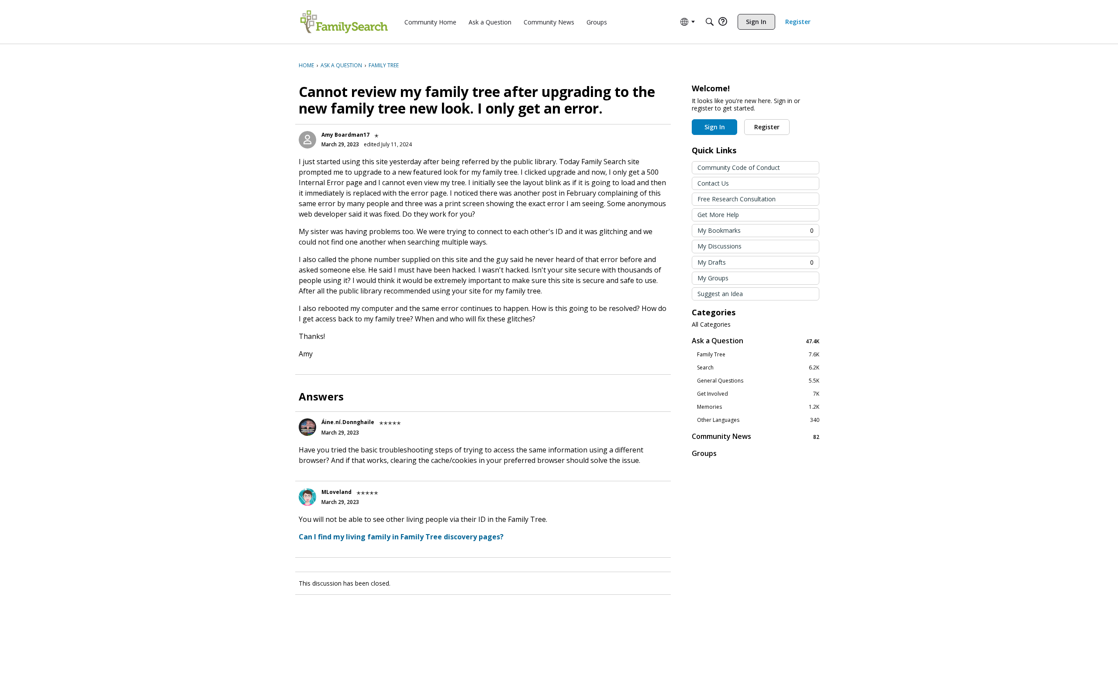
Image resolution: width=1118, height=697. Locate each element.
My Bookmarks (755, 230)
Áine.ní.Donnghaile (347, 422)
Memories (758, 407)
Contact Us (713, 183)
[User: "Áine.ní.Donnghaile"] (307, 427)
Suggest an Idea (720, 294)
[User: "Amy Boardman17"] (307, 139)
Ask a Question (755, 340)
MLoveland (336, 492)
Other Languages (758, 420)
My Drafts (755, 262)
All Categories (711, 324)
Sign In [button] (714, 127)
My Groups (712, 278)
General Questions (758, 381)
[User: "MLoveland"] (307, 497)
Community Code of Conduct (738, 167)
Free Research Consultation (736, 199)
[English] (344, 21)
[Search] (710, 22)
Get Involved (758, 394)
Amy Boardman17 (345, 134)
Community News (755, 436)
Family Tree (758, 355)
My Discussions (719, 246)
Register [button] (767, 127)
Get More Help (718, 214)
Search (758, 368)
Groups (704, 453)
